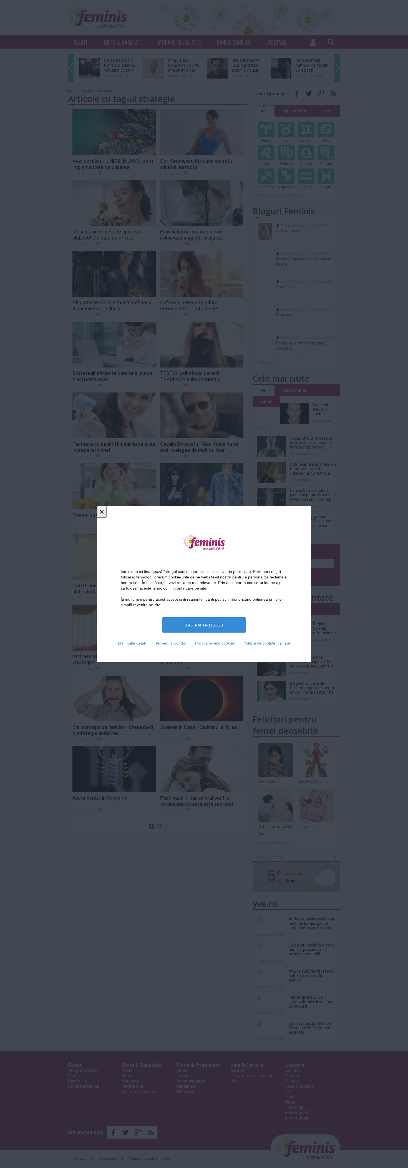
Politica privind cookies (215, 643)
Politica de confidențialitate (266, 643)
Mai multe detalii (132, 643)
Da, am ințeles (204, 625)
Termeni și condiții (171, 643)
